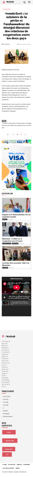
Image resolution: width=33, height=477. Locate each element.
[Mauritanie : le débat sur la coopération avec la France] (16, 229)
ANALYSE (5, 219)
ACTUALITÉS (6, 9)
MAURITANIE (15, 243)
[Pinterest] (21, 134)
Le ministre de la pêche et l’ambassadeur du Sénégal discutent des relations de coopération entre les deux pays (16, 125)
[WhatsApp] (25, 134)
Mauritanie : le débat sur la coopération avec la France (12, 240)
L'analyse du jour (7, 243)
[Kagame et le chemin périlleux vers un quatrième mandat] (16, 205)
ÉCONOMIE (5, 267)
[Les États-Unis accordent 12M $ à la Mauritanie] (16, 253)
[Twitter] (17, 134)
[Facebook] (13, 134)
